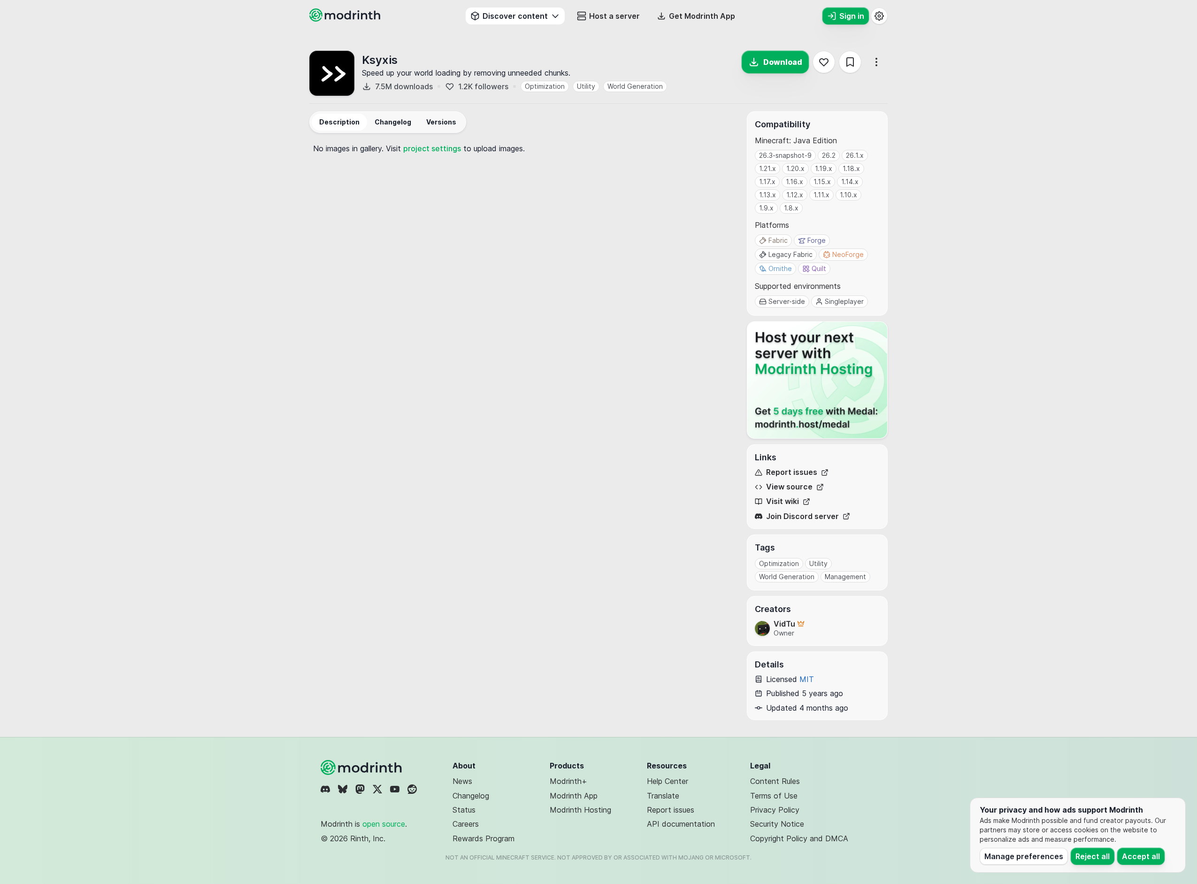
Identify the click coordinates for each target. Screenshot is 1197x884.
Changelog (471, 795)
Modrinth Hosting (580, 810)
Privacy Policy (774, 810)
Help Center (667, 781)
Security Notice (777, 824)
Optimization (545, 86)
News (462, 781)
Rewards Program (483, 838)
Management (845, 577)
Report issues (791, 472)
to (438, 148)
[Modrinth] (362, 767)
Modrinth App (574, 795)
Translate (663, 795)
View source (789, 486)
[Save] (850, 62)
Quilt (819, 268)
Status (464, 810)
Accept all (1141, 856)
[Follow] (824, 62)
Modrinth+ (568, 781)
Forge (816, 240)
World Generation (635, 86)
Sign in (851, 16)
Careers (466, 824)
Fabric (778, 240)
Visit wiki (782, 501)
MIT (806, 679)
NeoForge (848, 254)
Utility (586, 86)
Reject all (1092, 856)
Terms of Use (774, 795)
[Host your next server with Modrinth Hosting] (817, 380)
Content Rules (775, 781)
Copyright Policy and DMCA (799, 838)
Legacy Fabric (790, 254)
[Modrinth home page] (346, 18)
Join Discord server (802, 516)
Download (782, 62)
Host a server (614, 16)
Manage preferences (1023, 856)
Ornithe (780, 268)
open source (383, 824)
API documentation (681, 824)
